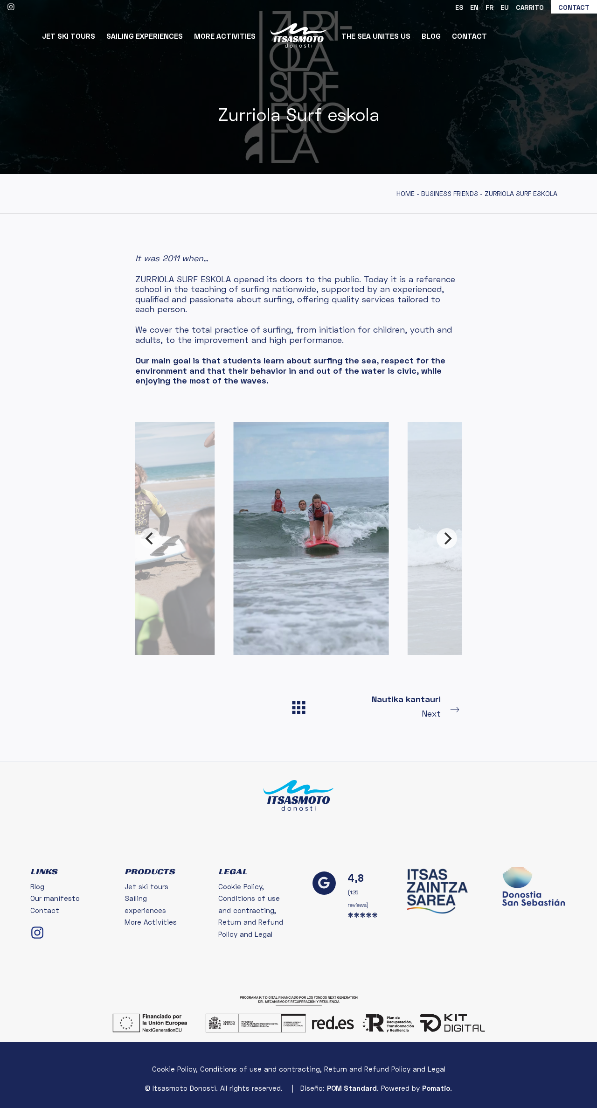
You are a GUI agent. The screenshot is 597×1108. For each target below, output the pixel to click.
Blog (37, 886)
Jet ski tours (146, 886)
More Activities (151, 922)
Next (406, 706)
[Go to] (11, 6)
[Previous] (150, 538)
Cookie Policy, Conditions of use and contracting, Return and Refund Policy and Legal (250, 910)
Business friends (449, 193)
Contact (44, 910)
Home (405, 193)
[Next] (447, 538)
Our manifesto (55, 898)
